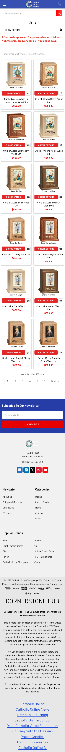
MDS (36, 545)
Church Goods (42, 502)
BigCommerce (21, 583)
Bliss (5, 551)
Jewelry (39, 513)
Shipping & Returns (12, 502)
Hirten (6, 556)
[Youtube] (45, 470)
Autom (37, 540)
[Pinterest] (39, 470)
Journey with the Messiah (32, 731)
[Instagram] (26, 470)
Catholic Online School (32, 720)
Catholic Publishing (32, 714)
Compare (28, 93)
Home (38, 507)
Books (38, 496)
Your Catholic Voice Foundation (32, 725)
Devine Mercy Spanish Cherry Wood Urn (49, 359)
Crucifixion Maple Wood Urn (16, 306)
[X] (32, 470)
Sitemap (7, 513)
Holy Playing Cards (43, 556)
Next (54, 381)
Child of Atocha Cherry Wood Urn (48, 100)
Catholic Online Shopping (15, 562)
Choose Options (13, 93)
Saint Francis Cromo (13, 545)
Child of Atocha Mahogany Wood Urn (16, 152)
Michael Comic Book (44, 551)
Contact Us (8, 507)
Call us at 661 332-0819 (32, 461)
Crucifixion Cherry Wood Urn (16, 254)
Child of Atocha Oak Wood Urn (16, 204)
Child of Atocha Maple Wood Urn (49, 152)
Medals (38, 518)
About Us (7, 496)
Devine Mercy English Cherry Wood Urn (16, 359)
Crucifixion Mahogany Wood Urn (49, 256)
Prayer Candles (32, 736)
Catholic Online (32, 704)
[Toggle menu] (4, 4)
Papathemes (55, 583)
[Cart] (60, 4)
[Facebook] (20, 470)
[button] (60, 30)
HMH (5, 540)
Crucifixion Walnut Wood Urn (48, 308)
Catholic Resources (32, 742)
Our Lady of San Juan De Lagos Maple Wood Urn (16, 100)
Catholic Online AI (32, 747)
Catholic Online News (32, 709)
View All (38, 562)
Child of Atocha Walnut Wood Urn (48, 204)
